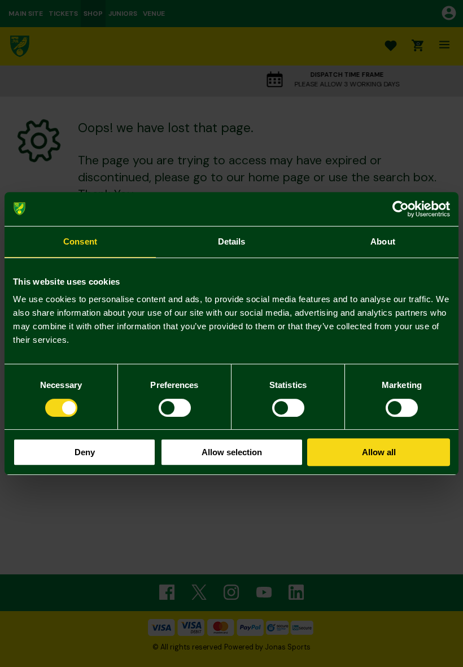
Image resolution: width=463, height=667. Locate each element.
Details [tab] (232, 241)
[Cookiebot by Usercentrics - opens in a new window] (400, 208)
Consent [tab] (80, 241)
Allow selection (232, 452)
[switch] (175, 408)
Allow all (379, 452)
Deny (85, 452)
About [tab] (382, 241)
